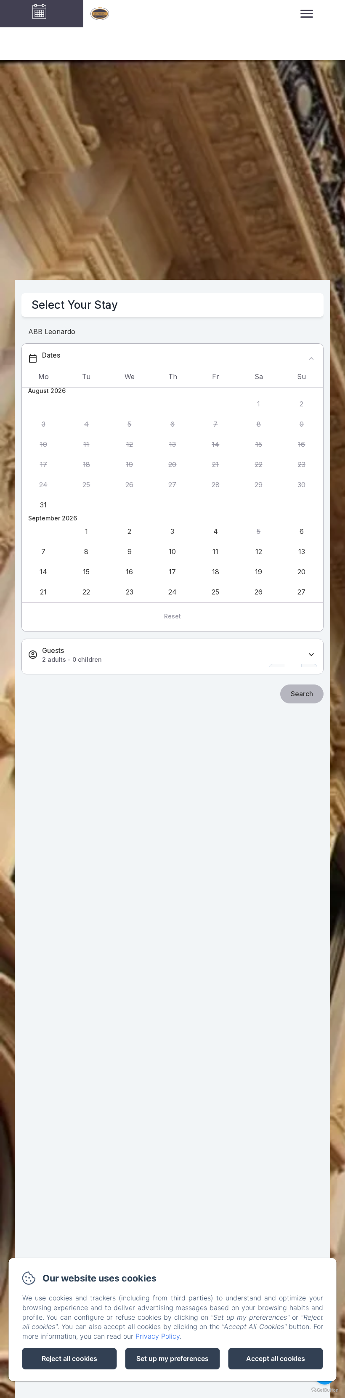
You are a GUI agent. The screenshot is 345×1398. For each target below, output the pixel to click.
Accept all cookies (275, 1358)
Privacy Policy (157, 1336)
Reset (172, 616)
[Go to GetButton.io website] (324, 1389)
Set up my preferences (172, 1358)
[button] (258, 404)
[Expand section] (311, 655)
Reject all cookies (69, 1358)
